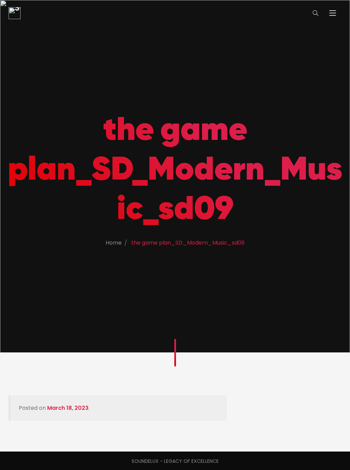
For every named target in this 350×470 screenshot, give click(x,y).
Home (114, 243)
